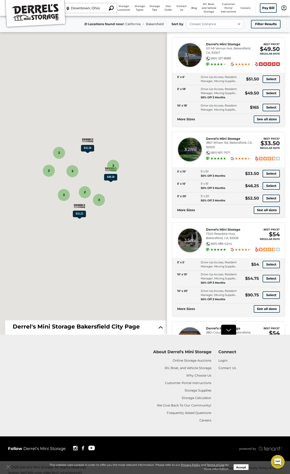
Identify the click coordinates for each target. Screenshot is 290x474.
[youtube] (92, 448)
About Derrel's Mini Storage (182, 352)
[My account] (284, 7)
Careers (245, 8)
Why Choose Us (198, 375)
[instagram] (75, 448)
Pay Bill (268, 8)
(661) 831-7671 (220, 152)
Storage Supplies (198, 390)
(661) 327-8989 (221, 58)
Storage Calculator (196, 398)
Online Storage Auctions (192, 360)
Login (222, 360)
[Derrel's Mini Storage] (35, 14)
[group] (218, 64)
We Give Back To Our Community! (184, 405)
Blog (194, 8)
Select (271, 79)
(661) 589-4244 (221, 243)
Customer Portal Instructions (228, 7)
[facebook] (83, 448)
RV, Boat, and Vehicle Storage (209, 7)
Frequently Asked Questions (189, 413)
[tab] (86, 327)
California (132, 24)
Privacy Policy (190, 465)
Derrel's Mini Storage (223, 44)
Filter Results (266, 24)
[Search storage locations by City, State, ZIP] (111, 8)
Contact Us (227, 368)
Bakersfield (155, 24)
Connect (227, 352)
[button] (110, 174)
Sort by (177, 24)
